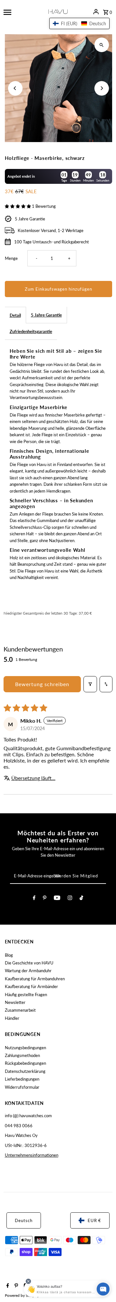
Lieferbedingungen (22, 1079)
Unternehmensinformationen (31, 1155)
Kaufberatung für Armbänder (31, 986)
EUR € (94, 1220)
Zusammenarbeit (20, 1010)
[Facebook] (34, 899)
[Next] (101, 88)
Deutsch (24, 1220)
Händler (12, 1018)
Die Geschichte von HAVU (29, 962)
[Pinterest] (44, 899)
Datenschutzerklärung (25, 1071)
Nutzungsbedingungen (25, 1047)
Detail (15, 315)
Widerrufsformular (22, 1087)
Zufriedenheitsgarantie (31, 331)
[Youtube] (57, 899)
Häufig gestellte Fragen (26, 994)
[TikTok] (81, 899)
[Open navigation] (21, 12)
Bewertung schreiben (42, 684)
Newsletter (15, 1002)
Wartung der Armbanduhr (28, 970)
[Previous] (15, 88)
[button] (18, 206)
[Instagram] (70, 899)
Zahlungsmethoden (22, 1055)
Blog (9, 955)
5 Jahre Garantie (46, 314)
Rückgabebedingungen (25, 1063)
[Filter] (90, 684)
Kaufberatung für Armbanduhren (35, 978)
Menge (11, 258)
